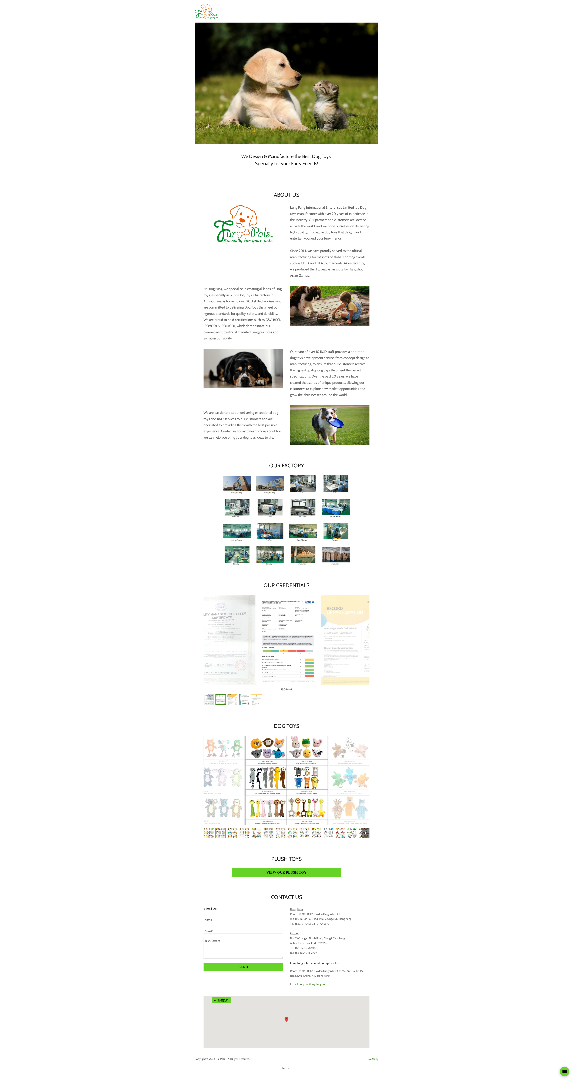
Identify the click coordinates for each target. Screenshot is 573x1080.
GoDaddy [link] (373, 1059)
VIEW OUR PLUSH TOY (286, 872)
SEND (243, 967)
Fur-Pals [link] (286, 1068)
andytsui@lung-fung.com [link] (313, 984)
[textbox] (243, 918)
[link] (206, 11)
